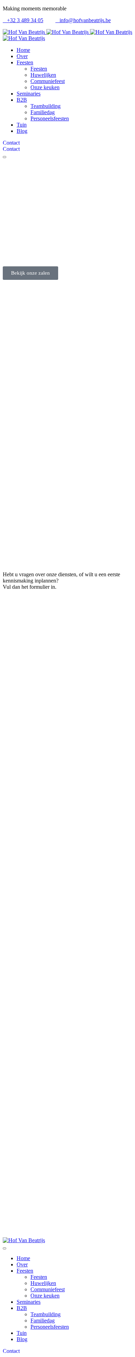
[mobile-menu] (4, 157)
